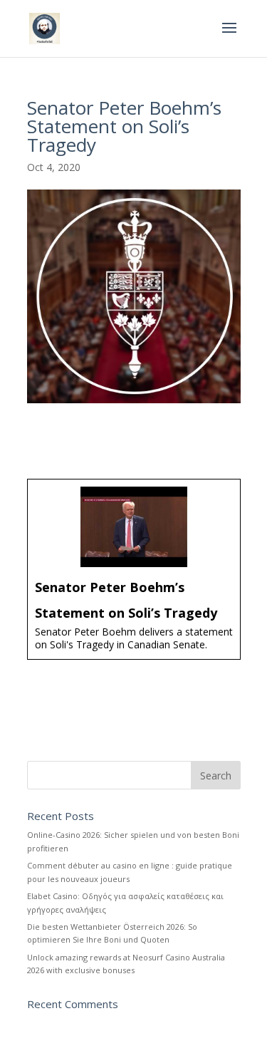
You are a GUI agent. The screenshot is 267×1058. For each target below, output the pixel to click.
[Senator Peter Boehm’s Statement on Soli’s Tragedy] (134, 569)
